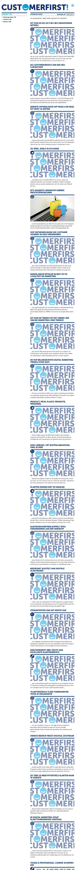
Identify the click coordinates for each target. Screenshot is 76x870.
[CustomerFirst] (35, 7)
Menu (71, 5)
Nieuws (5, 21)
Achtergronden (8, 17)
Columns (6, 19)
